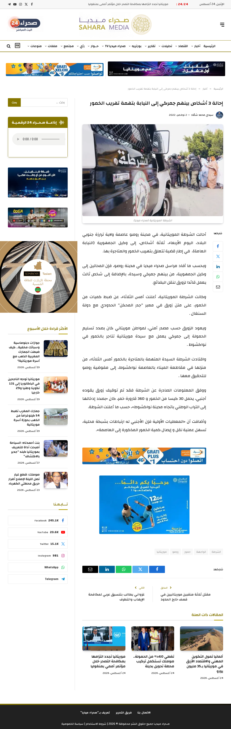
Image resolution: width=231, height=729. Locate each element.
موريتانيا (162, 552)
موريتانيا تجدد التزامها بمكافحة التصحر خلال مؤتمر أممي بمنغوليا (108, 661)
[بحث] (9, 46)
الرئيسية (209, 46)
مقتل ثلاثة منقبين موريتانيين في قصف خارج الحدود (185, 597)
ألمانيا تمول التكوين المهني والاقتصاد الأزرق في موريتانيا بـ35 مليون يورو (204, 664)
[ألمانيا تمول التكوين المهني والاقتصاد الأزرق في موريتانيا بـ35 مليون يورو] (201, 638)
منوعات (36, 46)
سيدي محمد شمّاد (202, 114)
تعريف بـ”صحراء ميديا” (95, 712)
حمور (187, 552)
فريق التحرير (124, 712)
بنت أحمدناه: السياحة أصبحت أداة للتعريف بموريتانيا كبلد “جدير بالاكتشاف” (25, 450)
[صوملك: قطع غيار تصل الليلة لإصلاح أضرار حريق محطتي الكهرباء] (56, 480)
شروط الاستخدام (95, 724)
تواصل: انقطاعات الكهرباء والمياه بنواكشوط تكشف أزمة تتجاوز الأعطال (125, 4)
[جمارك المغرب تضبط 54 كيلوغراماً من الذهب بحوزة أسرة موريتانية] (56, 416)
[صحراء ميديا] (115, 24)
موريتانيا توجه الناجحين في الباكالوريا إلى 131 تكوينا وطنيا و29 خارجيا (24, 386)
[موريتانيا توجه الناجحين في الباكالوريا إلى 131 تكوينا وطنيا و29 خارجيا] (56, 384)
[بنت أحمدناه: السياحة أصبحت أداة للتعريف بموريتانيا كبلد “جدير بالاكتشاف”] (56, 448)
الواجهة (201, 552)
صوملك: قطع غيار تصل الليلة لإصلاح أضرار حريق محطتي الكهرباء (24, 479)
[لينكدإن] (218, 266)
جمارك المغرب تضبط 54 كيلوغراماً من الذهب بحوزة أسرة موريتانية (25, 418)
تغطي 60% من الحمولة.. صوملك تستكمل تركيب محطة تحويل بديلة (153, 661)
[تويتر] (218, 256)
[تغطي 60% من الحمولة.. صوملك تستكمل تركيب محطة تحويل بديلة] (152, 638)
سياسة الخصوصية (72, 724)
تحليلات (167, 46)
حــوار (95, 46)
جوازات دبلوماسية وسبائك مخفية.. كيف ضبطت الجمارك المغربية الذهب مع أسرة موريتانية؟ (24, 352)
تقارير (151, 46)
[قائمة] (222, 25)
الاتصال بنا (144, 712)
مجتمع (69, 46)
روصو (175, 552)
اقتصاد (183, 46)
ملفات (52, 46)
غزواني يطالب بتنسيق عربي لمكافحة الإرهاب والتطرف (116, 597)
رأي (82, 46)
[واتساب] (218, 277)
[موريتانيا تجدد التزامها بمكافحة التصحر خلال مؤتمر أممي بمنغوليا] (103, 638)
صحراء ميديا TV (115, 46)
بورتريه (136, 46)
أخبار (197, 46)
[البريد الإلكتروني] (218, 287)
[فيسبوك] (218, 246)
